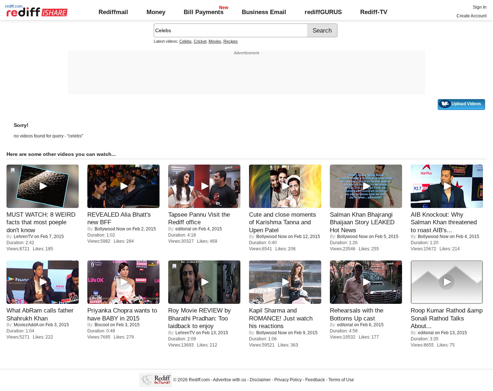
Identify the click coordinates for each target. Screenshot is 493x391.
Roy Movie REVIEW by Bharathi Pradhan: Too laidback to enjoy (199, 318)
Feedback (315, 379)
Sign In (480, 7)
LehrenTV (23, 236)
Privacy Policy (288, 379)
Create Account (472, 15)
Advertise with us (229, 379)
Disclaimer (260, 379)
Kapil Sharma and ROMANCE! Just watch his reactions (281, 318)
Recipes (230, 41)
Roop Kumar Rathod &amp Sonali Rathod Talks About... (447, 318)
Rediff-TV (373, 12)
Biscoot (102, 324)
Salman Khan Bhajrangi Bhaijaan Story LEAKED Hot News (362, 222)
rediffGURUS (323, 12)
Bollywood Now (110, 228)
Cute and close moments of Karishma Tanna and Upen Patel (282, 222)
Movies (215, 41)
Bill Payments (203, 12)
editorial (183, 228)
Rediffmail (113, 12)
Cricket (200, 41)
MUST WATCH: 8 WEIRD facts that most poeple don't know (40, 222)
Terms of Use (341, 379)
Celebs (185, 41)
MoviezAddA (26, 324)
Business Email (264, 12)
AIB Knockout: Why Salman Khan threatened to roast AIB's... (444, 222)
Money (156, 12)
